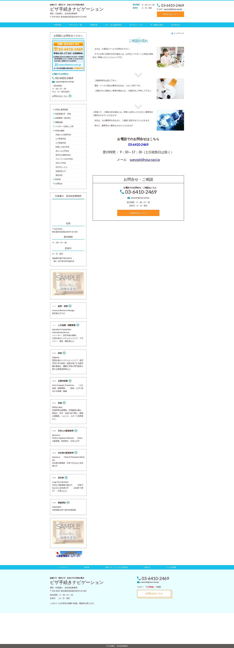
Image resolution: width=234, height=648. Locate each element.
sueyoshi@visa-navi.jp (173, 9)
